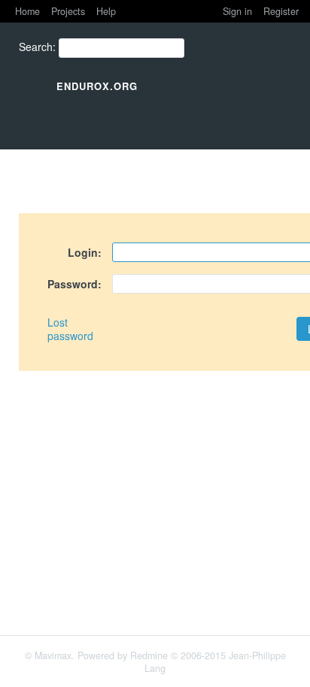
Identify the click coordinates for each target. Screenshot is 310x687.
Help (106, 11)
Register (281, 11)
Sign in (237, 11)
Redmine (149, 655)
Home (27, 11)
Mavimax (53, 655)
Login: (85, 252)
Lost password (70, 329)
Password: (74, 283)
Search (36, 46)
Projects (68, 11)
